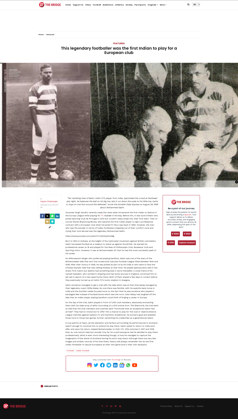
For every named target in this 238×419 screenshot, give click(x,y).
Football (97, 5)
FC (102, 215)
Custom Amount (187, 242)
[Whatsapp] (52, 216)
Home (68, 5)
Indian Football (82, 350)
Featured (119, 43)
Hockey (129, 5)
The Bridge (115, 360)
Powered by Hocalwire (126, 413)
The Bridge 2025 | (109, 413)
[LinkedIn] (57, 216)
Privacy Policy (166, 406)
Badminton (108, 5)
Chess (88, 5)
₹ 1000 (171, 242)
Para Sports (140, 5)
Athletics (119, 5)
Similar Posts (51, 386)
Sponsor (187, 214)
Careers (200, 406)
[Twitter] (47, 216)
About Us (178, 406)
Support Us (78, 5)
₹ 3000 (187, 233)
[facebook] (42, 216)
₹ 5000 (175, 233)
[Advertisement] (119, 23)
